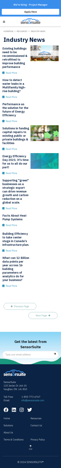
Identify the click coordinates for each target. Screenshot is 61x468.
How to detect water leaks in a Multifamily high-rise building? (14, 85)
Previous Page (21, 306)
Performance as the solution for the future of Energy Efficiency (15, 109)
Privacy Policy (37, 439)
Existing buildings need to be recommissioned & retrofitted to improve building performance (14, 57)
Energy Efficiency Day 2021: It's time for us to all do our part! (15, 161)
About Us (8, 432)
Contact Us (36, 425)
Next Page (41, 315)
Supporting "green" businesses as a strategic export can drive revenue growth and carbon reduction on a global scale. (15, 191)
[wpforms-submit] (54, 354)
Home (7, 418)
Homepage (8, 31)
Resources (22, 31)
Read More (11, 72)
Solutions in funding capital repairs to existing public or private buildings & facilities (15, 135)
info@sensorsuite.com (32, 400)
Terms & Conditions (14, 439)
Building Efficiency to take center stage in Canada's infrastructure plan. (15, 239)
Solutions (8, 425)
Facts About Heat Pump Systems (14, 217)
